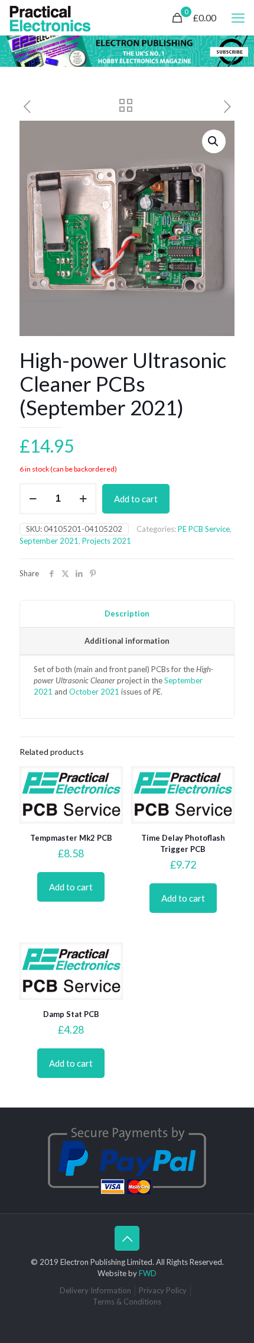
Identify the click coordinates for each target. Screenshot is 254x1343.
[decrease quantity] (32, 498)
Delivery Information (95, 1290)
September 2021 (49, 540)
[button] (214, 141)
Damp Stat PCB (71, 1014)
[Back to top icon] (127, 1238)
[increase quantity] (83, 498)
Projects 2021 (106, 540)
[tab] (127, 614)
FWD (148, 1273)
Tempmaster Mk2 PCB (71, 837)
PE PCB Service (204, 529)
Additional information (127, 640)
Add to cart (136, 498)
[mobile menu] (238, 18)
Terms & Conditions (127, 1301)
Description (127, 613)
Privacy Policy (163, 1290)
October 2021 (94, 691)
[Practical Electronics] (50, 18)
